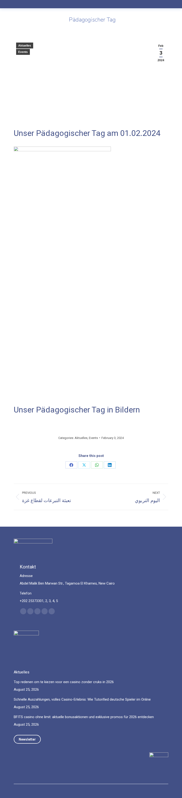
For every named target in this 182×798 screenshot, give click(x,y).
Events (23, 52)
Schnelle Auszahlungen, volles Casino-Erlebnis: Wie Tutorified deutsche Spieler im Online (82, 699)
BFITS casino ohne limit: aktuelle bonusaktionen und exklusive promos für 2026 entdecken (84, 717)
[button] (75, 8)
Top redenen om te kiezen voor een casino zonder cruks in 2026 (64, 682)
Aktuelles (24, 45)
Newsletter (27, 739)
